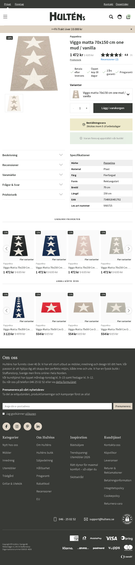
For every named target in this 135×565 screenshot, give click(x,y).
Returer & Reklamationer (113, 470)
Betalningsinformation (117, 480)
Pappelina (75, 36)
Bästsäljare (77, 445)
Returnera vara (113, 503)
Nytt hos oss (10, 445)
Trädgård (8, 476)
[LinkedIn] (38, 426)
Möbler (6, 452)
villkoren (30, 414)
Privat (7, 4)
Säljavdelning (44, 460)
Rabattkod (42, 483)
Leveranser (111, 460)
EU (38, 499)
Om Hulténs (43, 445)
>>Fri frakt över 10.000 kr (66, 29)
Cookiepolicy (112, 496)
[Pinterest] (27, 426)
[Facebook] (6, 426)
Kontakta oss (112, 445)
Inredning (8, 460)
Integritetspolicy (114, 488)
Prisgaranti (42, 476)
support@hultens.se (102, 519)
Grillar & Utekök (12, 483)
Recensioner (44, 491)
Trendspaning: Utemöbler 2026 (80, 455)
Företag (19, 4)
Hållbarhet (43, 468)
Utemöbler (9, 468)
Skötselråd (76, 477)
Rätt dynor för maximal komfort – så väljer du (84, 467)
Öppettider (122, 4)
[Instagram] (17, 426)
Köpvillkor (110, 452)
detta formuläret (66, 382)
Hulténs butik (44, 452)
